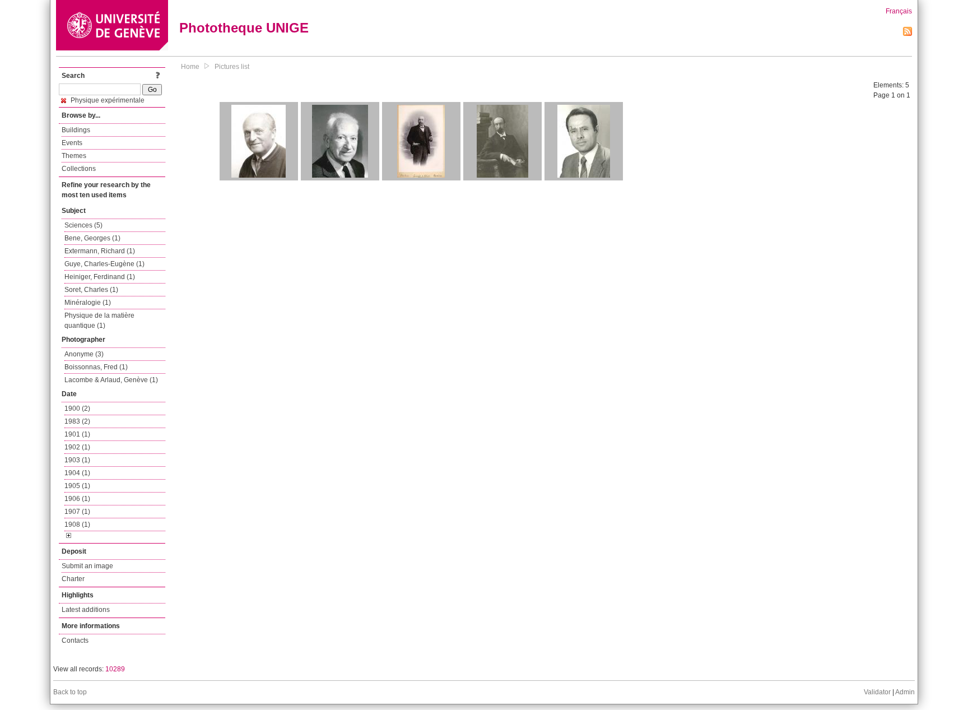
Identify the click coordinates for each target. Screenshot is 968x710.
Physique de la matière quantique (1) (99, 321)
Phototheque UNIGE (244, 27)
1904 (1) (77, 473)
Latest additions (86, 610)
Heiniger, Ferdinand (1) (99, 277)
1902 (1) (77, 447)
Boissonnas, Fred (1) (96, 367)
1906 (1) (77, 499)
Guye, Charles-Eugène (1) (104, 264)
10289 (115, 669)
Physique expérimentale (107, 100)
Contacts (75, 640)
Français (899, 11)
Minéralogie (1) (87, 303)
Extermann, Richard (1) (99, 251)
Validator (877, 692)
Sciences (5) (83, 225)
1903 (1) (77, 460)
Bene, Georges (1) (92, 238)
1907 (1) (77, 512)
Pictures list (232, 67)
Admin (905, 692)
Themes (74, 156)
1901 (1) (77, 434)
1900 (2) (77, 408)
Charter (73, 579)
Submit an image (87, 566)
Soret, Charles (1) (91, 290)
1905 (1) (77, 486)
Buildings (76, 130)
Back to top (70, 692)
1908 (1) (77, 524)
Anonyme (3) (84, 354)
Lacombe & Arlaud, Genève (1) (111, 380)
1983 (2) (77, 421)
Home (190, 67)
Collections (79, 169)
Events (72, 143)
